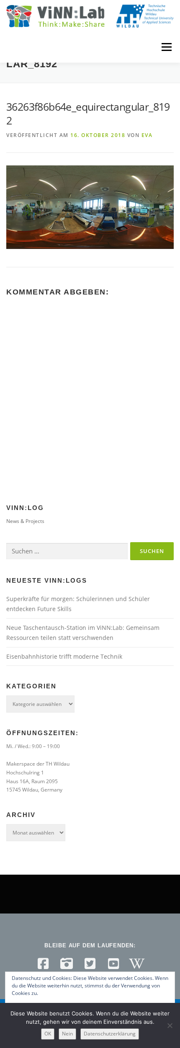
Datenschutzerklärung (110, 1033)
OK (47, 1033)
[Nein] (169, 1025)
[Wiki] (137, 963)
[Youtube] (113, 963)
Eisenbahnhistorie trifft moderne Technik (64, 656)
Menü (165, 47)
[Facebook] (43, 963)
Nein (67, 1033)
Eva (147, 135)
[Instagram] (66, 963)
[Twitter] (90, 963)
